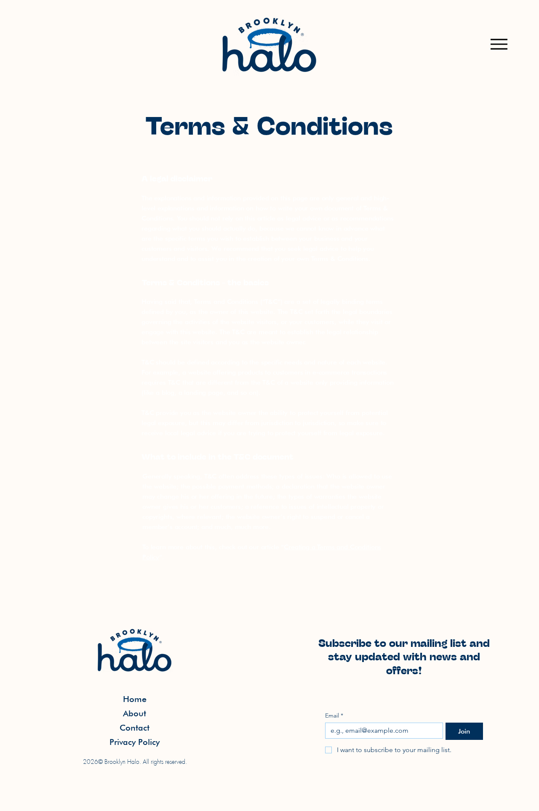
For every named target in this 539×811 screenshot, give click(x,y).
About (134, 713)
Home (135, 699)
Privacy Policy (134, 742)
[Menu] (498, 44)
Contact (134, 728)
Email (334, 715)
